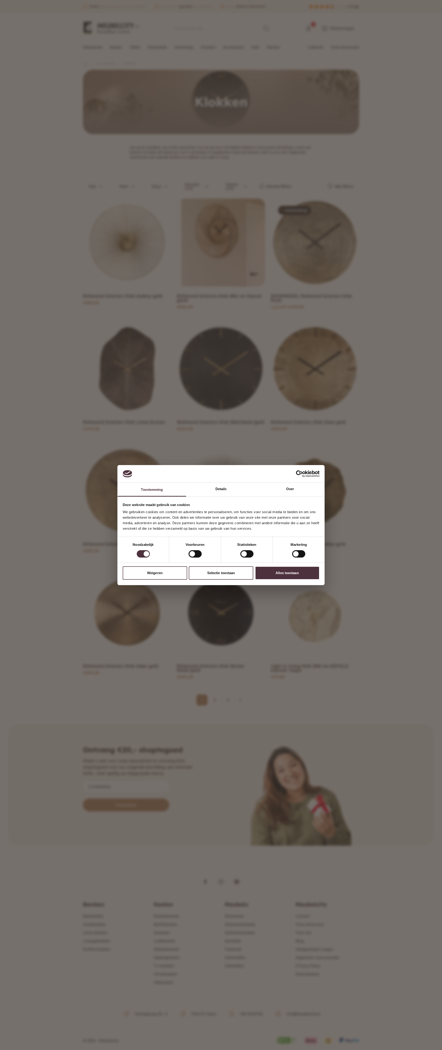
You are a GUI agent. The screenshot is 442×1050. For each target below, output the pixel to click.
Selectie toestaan (221, 573)
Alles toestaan (287, 573)
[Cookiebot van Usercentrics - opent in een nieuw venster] (299, 473)
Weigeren (155, 573)
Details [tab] (221, 489)
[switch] (195, 554)
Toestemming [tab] (152, 490)
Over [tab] (290, 489)
